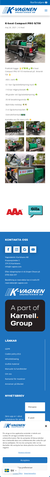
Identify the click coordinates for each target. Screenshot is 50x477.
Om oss (8, 374)
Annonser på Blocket (14, 384)
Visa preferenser (25, 467)
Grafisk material (12, 364)
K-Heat (22, 27)
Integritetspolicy (30, 473)
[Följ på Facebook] (8, 249)
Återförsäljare (37, 2)
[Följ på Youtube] (33, 249)
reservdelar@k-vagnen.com (16, 283)
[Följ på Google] (25, 249)
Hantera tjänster (24, 452)
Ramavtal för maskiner (15, 379)
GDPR (7, 349)
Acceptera (25, 460)
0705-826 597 (11, 275)
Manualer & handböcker (16, 369)
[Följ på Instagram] (16, 249)
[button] (46, 426)
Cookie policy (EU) (13, 354)
